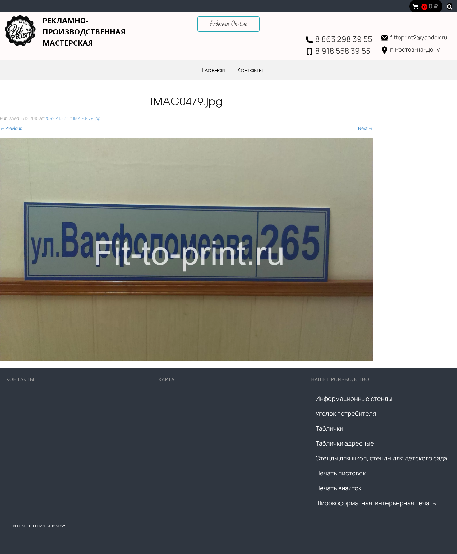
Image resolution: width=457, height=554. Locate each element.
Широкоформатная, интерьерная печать (376, 503)
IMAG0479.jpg (86, 118)
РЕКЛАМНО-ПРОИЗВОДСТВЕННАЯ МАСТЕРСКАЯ (84, 31)
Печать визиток (339, 488)
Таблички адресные (345, 443)
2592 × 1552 (56, 118)
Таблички (329, 428)
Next (365, 128)
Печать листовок (341, 473)
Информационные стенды (354, 398)
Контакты (250, 70)
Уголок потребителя (346, 413)
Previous (11, 128)
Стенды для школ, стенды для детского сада (381, 458)
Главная (213, 70)
